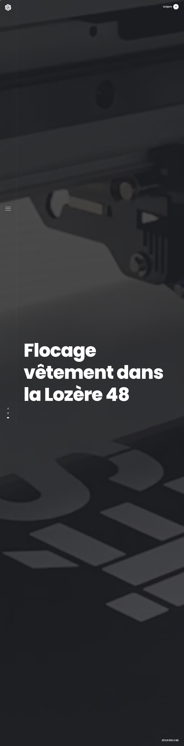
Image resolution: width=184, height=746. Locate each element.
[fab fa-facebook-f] (8, 730)
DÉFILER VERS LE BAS (170, 740)
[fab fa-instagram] (8, 734)
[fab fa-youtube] (8, 739)
